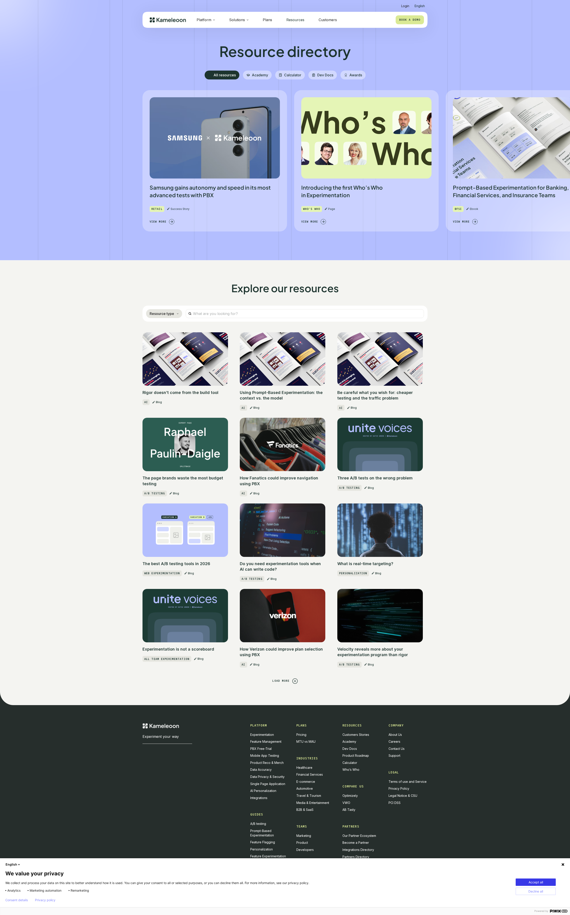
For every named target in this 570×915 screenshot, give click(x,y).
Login (405, 6)
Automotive (304, 788)
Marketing (303, 836)
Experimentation (262, 734)
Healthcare (304, 767)
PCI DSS (395, 803)
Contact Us (397, 749)
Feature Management (265, 741)
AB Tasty (348, 810)
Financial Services (309, 774)
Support (394, 755)
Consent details (16, 900)
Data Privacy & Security (267, 777)
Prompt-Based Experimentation (262, 833)
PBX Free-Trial (261, 749)
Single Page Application (267, 784)
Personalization (261, 849)
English (11, 864)
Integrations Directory (358, 850)
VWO (346, 803)
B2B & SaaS (305, 810)
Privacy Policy (399, 788)
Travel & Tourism (308, 795)
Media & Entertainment (312, 803)
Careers (394, 741)
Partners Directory (355, 857)
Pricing (301, 734)
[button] (420, 4)
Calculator (349, 763)
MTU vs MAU (306, 741)
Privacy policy (45, 900)
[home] (168, 19)
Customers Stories (355, 734)
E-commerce (305, 781)
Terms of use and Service (408, 781)
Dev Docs (349, 749)
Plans (267, 20)
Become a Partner (355, 842)
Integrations (258, 798)
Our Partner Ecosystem (359, 836)
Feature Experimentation (268, 856)
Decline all (535, 891)
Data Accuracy (261, 769)
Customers (328, 20)
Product (302, 842)
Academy (349, 741)
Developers (305, 850)
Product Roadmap (355, 755)
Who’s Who (350, 769)
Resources (295, 20)
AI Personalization (263, 791)
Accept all (536, 882)
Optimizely (350, 795)
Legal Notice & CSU (403, 795)
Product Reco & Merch (267, 763)
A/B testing (258, 824)
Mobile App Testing (264, 755)
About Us (395, 734)
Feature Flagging (262, 842)
